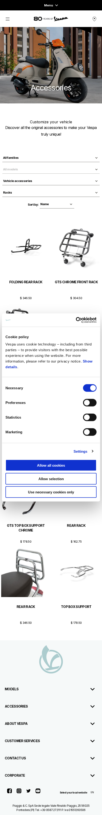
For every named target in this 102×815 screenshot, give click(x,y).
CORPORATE (15, 775)
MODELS (12, 689)
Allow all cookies (51, 465)
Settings (81, 451)
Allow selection (51, 479)
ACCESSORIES (16, 706)
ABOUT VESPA (16, 724)
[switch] (90, 403)
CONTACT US (15, 758)
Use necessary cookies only (51, 492)
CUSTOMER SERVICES (22, 741)
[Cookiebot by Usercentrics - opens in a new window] (76, 320)
